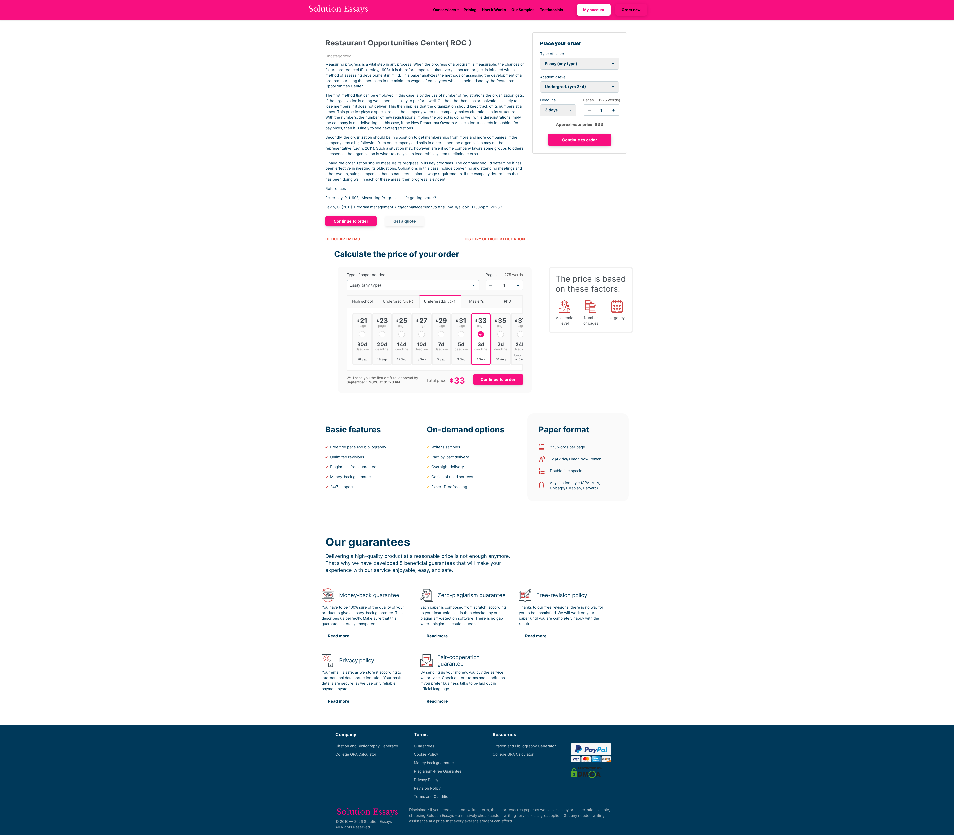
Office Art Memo (342, 239)
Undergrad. (398, 301)
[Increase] (518, 285)
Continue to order (351, 221)
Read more (338, 635)
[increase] (613, 110)
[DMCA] (586, 772)
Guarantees (424, 746)
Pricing (470, 9)
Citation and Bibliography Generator (366, 746)
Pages (588, 100)
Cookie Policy (426, 754)
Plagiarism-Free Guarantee (438, 771)
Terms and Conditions (433, 796)
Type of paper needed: (366, 275)
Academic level (553, 77)
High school (362, 301)
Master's (476, 301)
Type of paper (552, 53)
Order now (631, 9)
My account (593, 9)
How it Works (494, 9)
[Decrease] (490, 285)
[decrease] (589, 110)
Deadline (548, 100)
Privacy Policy (426, 779)
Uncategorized (338, 56)
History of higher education (495, 239)
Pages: (492, 275)
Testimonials (551, 9)
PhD (507, 301)
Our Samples (522, 9)
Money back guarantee (434, 762)
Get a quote (404, 221)
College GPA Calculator (355, 754)
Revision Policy (427, 788)
